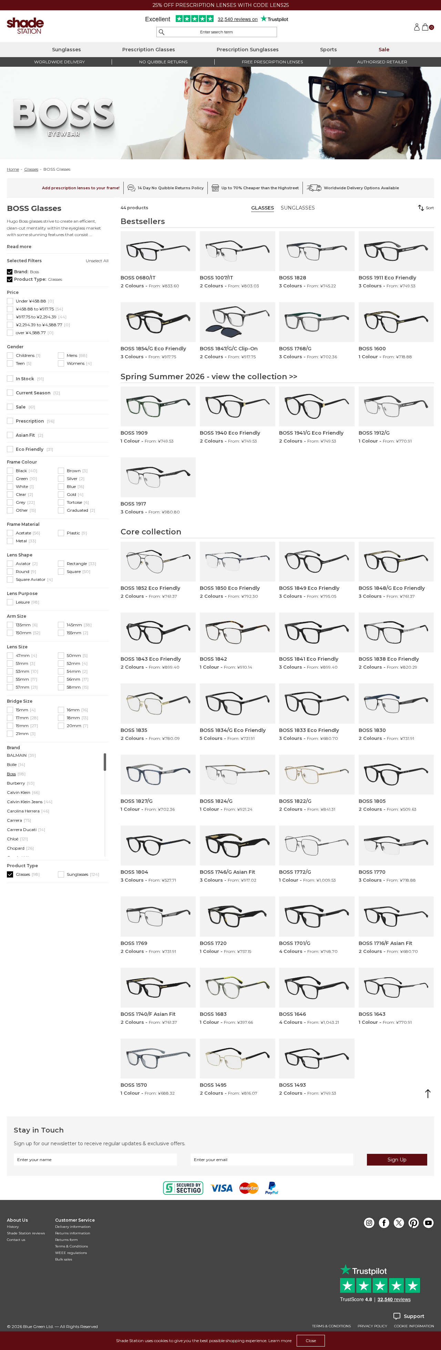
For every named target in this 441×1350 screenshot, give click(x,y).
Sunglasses (66, 49)
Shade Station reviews (26, 1233)
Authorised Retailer (382, 61)
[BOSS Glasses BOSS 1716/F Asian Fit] (396, 916)
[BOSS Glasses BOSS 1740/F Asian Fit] (158, 988)
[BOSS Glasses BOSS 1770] (396, 845)
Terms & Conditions (71, 1246)
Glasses (31, 169)
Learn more (279, 1340)
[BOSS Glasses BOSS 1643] (396, 988)
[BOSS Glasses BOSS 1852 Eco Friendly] (158, 562)
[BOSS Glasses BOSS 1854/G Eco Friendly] (158, 322)
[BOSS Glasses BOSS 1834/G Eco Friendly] (237, 703)
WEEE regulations (71, 1253)
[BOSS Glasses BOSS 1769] (158, 916)
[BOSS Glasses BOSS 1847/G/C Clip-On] (237, 322)
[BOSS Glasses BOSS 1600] (396, 322)
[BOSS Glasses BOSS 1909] (158, 406)
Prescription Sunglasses (248, 49)
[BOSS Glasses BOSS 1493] (316, 1058)
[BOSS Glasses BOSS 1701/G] (316, 916)
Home (13, 169)
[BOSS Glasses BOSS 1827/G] (158, 775)
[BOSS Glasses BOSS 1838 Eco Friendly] (396, 632)
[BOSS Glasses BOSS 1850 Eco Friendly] (237, 562)
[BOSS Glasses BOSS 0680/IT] (158, 251)
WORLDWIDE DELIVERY (59, 61)
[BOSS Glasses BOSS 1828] (316, 251)
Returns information (72, 1233)
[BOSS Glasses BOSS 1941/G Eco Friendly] (316, 406)
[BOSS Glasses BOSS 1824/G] (237, 775)
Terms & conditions (331, 1326)
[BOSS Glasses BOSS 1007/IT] (237, 251)
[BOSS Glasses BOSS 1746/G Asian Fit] (237, 845)
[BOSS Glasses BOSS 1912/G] (396, 406)
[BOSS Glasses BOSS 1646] (316, 988)
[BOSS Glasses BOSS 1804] (158, 845)
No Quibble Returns (163, 61)
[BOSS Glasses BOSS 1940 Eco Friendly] (237, 406)
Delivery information (73, 1226)
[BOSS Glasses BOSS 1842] (237, 632)
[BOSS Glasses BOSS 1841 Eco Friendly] (316, 632)
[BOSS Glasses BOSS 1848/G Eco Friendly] (396, 562)
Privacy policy (372, 1326)
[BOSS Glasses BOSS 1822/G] (316, 775)
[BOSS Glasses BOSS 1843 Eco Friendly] (158, 632)
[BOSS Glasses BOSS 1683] (237, 988)
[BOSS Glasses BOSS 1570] (158, 1058)
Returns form (66, 1239)
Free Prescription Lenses (272, 61)
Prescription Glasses (148, 49)
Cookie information (414, 1326)
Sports (328, 49)
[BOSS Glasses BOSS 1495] (237, 1058)
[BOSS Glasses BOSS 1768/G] (316, 322)
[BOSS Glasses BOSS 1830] (396, 703)
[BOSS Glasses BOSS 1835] (158, 703)
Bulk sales (63, 1259)
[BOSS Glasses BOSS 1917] (158, 477)
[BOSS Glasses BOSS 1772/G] (316, 845)
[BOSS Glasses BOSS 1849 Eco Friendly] (316, 562)
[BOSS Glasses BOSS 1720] (237, 916)
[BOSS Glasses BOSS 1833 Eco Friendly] (316, 703)
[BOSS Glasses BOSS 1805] (396, 775)
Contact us (16, 1239)
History (13, 1226)
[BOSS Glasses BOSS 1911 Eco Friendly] (396, 251)
